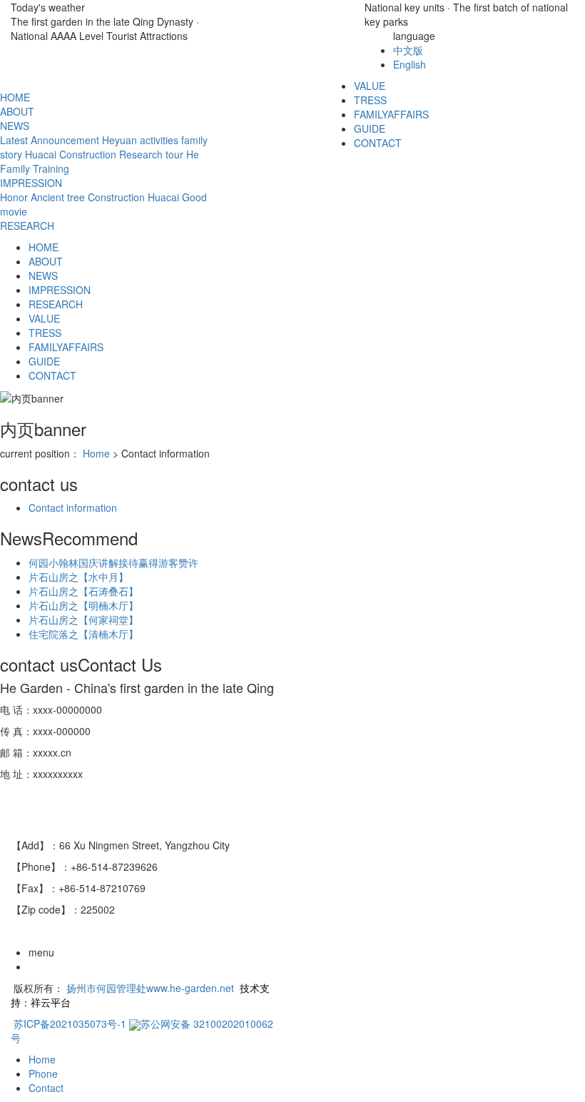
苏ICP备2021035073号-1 (70, 1023)
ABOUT (17, 111)
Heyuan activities (140, 140)
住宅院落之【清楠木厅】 (83, 634)
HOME (15, 97)
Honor (14, 197)
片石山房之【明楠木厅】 (83, 605)
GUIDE (369, 128)
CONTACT (378, 143)
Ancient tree (58, 197)
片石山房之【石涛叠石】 (83, 591)
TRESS (370, 100)
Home (96, 453)
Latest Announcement (49, 140)
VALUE (44, 318)
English (409, 64)
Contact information (73, 507)
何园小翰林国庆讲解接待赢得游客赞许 (113, 562)
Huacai (40, 154)
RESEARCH (27, 225)
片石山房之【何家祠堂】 (83, 619)
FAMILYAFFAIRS (391, 114)
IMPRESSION (31, 183)
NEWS (14, 125)
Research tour (151, 154)
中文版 (408, 50)
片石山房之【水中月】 (78, 577)
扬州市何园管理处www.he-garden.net (150, 988)
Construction (87, 154)
